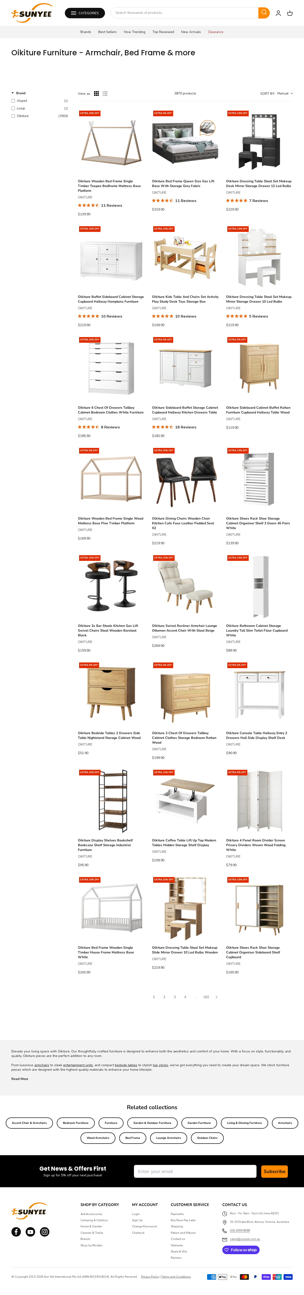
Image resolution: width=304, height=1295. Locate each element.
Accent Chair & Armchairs (29, 1123)
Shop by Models (92, 1245)
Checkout (138, 1233)
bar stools (160, 1065)
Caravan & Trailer (92, 1233)
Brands (86, 32)
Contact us (178, 1239)
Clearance (215, 32)
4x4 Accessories (91, 1214)
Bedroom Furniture (76, 1123)
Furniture (111, 1123)
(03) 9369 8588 (240, 1230)
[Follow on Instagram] (30, 1236)
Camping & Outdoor (94, 1220)
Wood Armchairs (98, 1138)
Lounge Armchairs (168, 1138)
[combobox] (184, 12)
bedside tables (126, 1065)
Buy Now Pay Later (183, 1220)
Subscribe (274, 1171)
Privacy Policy (150, 1277)
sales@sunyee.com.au (245, 1239)
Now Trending (134, 32)
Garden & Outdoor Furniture (152, 1123)
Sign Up (137, 1220)
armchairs (41, 1065)
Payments (177, 1214)
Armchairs (285, 1123)
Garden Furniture (199, 1123)
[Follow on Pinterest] (44, 1236)
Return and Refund (183, 1233)
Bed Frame (132, 1138)
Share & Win (179, 1251)
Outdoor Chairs (207, 1138)
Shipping (177, 1226)
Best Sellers (107, 32)
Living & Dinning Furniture (244, 1123)
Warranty (177, 1245)
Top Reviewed (163, 32)
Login (136, 1214)
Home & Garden (91, 1226)
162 (206, 997)
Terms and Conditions (176, 1277)
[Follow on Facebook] (16, 1236)
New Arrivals (191, 32)
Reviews (176, 1258)
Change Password (144, 1226)
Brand (20, 93)
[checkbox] (39, 101)
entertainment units (78, 1065)
